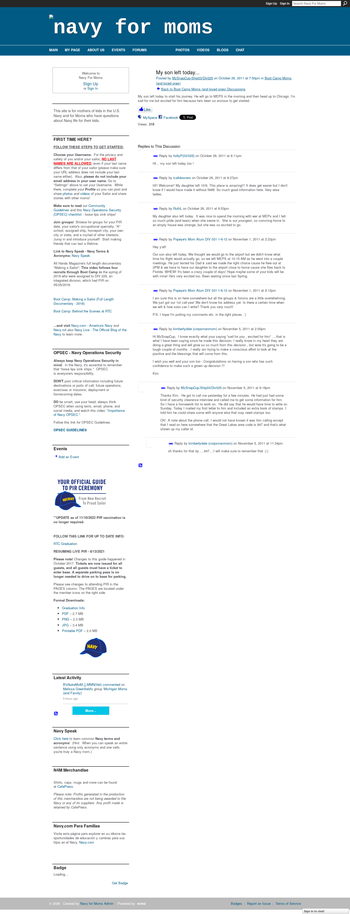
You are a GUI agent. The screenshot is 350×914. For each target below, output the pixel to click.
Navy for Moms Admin (97, 903)
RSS (56, 713)
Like (147, 109)
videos (85, 193)
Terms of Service (288, 903)
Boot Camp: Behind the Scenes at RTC (83, 311)
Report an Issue (259, 903)
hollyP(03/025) (183, 155)
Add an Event (69, 456)
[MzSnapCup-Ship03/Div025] (145, 83)
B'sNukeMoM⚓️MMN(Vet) (82, 684)
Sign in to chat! (314, 911)
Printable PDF (72, 630)
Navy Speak (81, 255)
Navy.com (86, 842)
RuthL (177, 208)
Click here (61, 738)
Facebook (170, 117)
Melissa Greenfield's (78, 688)
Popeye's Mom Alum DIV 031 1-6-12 (200, 238)
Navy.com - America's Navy (91, 325)
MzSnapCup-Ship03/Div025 (192, 78)
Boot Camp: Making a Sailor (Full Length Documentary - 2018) (84, 301)
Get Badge (120, 882)
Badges (236, 903)
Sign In (285, 3)
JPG (65, 625)
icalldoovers (182, 177)
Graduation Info (73, 607)
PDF (65, 613)
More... (90, 710)
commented (111, 684)
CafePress (65, 786)
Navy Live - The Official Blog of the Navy (90, 332)
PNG (65, 619)
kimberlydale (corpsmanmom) (195, 328)
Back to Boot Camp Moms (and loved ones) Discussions (203, 89)
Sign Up (271, 3)
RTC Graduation (65, 543)
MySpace (150, 117)
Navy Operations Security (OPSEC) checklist (87, 212)
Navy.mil (60, 329)
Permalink (155, 156)
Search (345, 3)
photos (68, 193)
